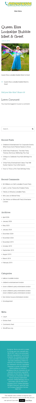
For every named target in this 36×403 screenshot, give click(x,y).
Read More (28, 400)
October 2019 (7, 246)
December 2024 (8, 234)
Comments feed (8, 324)
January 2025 (7, 230)
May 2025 (6, 225)
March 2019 (7, 258)
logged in (13, 104)
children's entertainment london (13, 282)
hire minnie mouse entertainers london (15, 297)
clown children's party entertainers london (17, 286)
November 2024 (8, 238)
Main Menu (18, 11)
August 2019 (7, 254)
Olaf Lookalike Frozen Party (22, 184)
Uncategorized (7, 301)
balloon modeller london (11, 278)
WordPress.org (8, 328)
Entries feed (7, 320)
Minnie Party (16, 196)
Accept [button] (22, 400)
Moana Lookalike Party (17, 192)
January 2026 (7, 221)
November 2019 (8, 242)
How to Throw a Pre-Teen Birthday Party (16, 169)
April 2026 (6, 217)
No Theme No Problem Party (19, 188)
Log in (5, 317)
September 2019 (8, 250)
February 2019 (7, 262)
